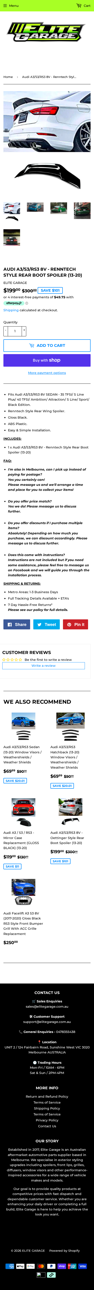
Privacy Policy (47, 1120)
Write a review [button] (43, 666)
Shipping (11, 310)
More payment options (47, 373)
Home (8, 77)
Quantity (10, 322)
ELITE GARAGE (33, 1250)
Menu (13, 6)
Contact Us (47, 1126)
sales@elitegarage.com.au (47, 1006)
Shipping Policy (47, 1108)
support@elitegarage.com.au (47, 1022)
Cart (87, 6)
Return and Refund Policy (47, 1096)
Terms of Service (47, 1102)
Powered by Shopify (64, 1250)
